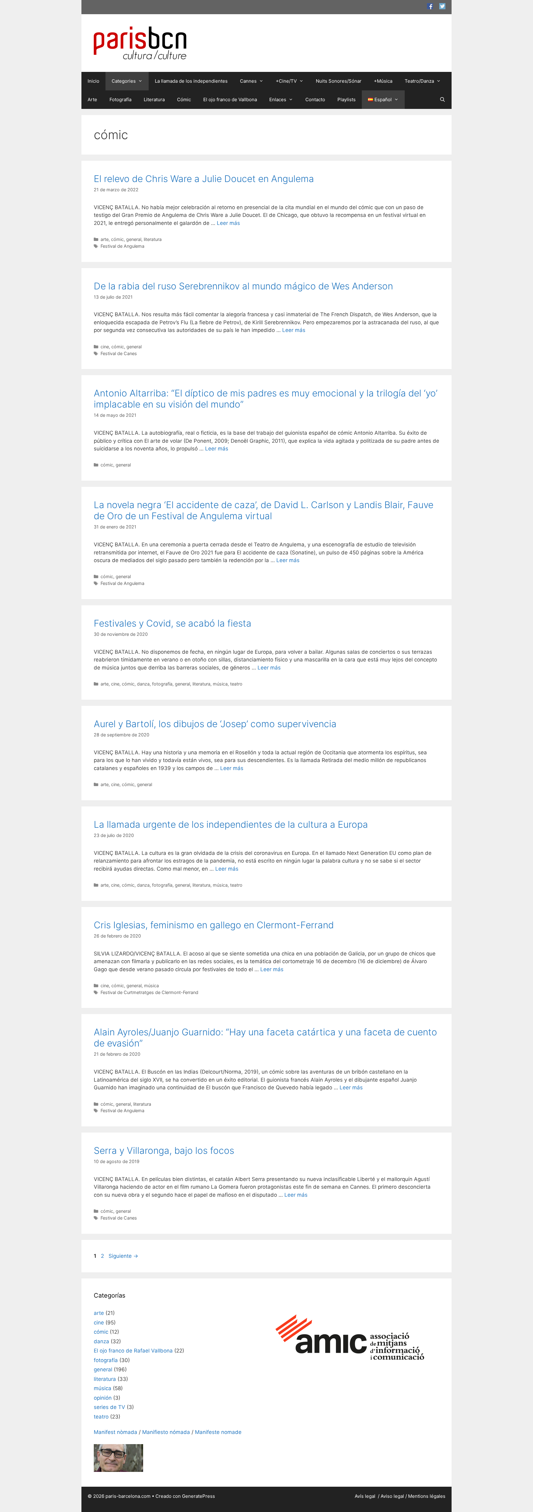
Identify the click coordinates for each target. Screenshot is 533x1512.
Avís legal (366, 1496)
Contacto (315, 99)
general (133, 239)
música (220, 683)
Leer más (228, 223)
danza (143, 683)
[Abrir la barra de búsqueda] (442, 99)
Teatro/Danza (419, 81)
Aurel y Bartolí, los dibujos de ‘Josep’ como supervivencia (215, 723)
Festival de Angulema (122, 246)
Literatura (154, 99)
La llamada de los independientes (191, 81)
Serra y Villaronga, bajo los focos (164, 1150)
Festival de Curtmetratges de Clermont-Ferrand (149, 992)
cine (105, 346)
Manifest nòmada (115, 1432)
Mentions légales (426, 1496)
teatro (236, 683)
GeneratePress (198, 1496)
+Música (383, 81)
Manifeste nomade (218, 1432)
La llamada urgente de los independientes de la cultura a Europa (231, 824)
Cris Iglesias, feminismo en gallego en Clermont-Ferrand (214, 924)
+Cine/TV (286, 81)
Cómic (184, 99)
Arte (92, 99)
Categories (124, 81)
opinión (103, 1398)
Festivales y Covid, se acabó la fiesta (172, 623)
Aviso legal (392, 1496)
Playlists (346, 99)
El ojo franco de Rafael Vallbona (133, 1351)
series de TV (109, 1407)
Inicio (93, 81)
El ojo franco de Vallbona (230, 99)
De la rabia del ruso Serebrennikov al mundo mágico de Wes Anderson (243, 286)
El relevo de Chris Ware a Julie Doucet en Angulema (204, 178)
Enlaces (277, 99)
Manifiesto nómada (166, 1432)
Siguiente (123, 1256)
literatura (153, 239)
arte (105, 239)
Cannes (248, 81)
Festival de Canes (119, 353)
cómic (117, 239)
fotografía (162, 683)
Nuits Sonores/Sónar (339, 81)
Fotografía (120, 99)
